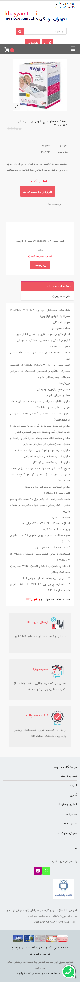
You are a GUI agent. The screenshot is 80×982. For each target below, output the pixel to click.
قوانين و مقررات (67, 804)
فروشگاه (37, 947)
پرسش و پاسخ (20, 947)
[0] (6, 47)
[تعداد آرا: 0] (8, 128)
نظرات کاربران (61, 296)
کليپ (73, 785)
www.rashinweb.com (54, 973)
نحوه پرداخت (69, 776)
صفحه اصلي (61, 947)
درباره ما (71, 814)
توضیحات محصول (59, 286)
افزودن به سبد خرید (37, 191)
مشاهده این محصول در (48, 599)
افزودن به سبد (40, 265)
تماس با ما (70, 823)
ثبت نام (31, 43)
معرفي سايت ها (67, 833)
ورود (46, 43)
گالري (73, 795)
